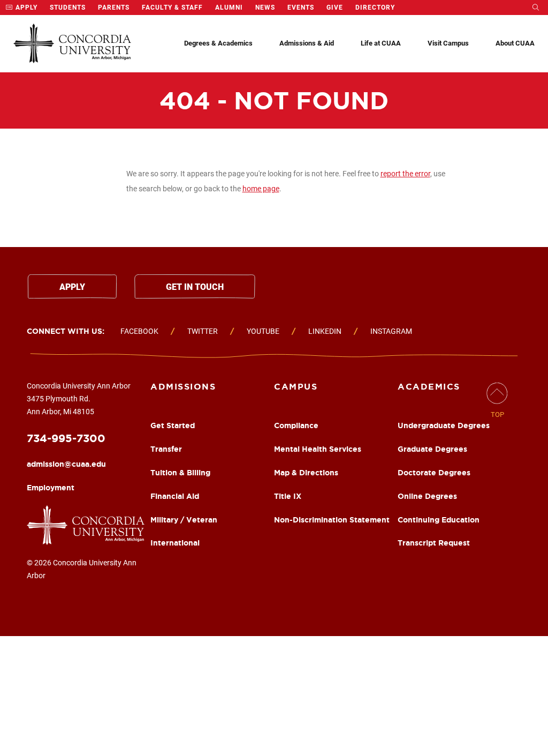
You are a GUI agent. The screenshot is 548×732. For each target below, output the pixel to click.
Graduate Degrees (432, 449)
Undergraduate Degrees (444, 425)
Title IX (287, 496)
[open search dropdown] (536, 7)
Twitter (202, 331)
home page (260, 188)
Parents (114, 7)
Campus (295, 386)
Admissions (183, 386)
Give (334, 7)
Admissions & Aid (306, 43)
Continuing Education (439, 520)
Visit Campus (448, 43)
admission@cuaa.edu (66, 464)
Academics (429, 386)
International (175, 543)
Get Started (172, 425)
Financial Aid (174, 496)
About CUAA (515, 43)
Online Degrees (427, 496)
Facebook (139, 331)
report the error (405, 173)
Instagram (391, 331)
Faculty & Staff (172, 7)
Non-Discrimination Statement (332, 520)
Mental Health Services (317, 449)
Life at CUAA (381, 43)
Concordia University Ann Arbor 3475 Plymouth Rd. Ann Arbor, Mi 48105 (79, 399)
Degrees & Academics (218, 43)
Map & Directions (306, 472)
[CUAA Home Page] (72, 43)
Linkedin (324, 331)
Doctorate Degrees (434, 472)
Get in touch (195, 287)
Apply (25, 7)
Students (68, 7)
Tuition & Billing (180, 472)
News (265, 7)
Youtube (263, 331)
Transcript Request (434, 543)
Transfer (166, 449)
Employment (50, 487)
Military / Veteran (183, 520)
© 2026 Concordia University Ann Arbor (81, 569)
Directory (375, 7)
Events (300, 7)
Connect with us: (65, 331)
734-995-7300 (66, 438)
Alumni (229, 7)
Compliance (296, 425)
